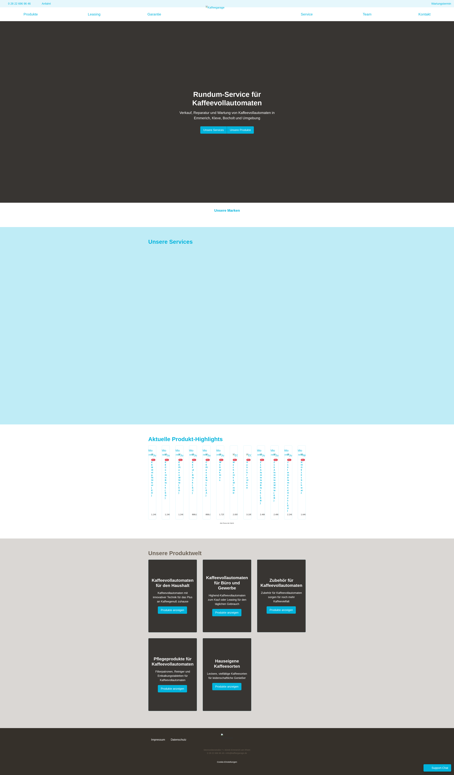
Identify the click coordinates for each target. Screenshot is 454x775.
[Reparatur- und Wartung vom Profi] (155, 250)
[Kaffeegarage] (227, 12)
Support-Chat (439, 768)
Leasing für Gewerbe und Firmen (277, 365)
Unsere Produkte (240, 130)
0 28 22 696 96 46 (215, 753)
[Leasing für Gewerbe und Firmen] (246, 359)
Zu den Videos (273, 291)
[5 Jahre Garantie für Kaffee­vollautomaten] (164, 305)
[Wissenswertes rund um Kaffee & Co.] (246, 252)
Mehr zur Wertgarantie (278, 343)
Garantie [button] (154, 14)
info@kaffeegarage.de (236, 753)
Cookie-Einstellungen (227, 762)
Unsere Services (213, 130)
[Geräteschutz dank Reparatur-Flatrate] (239, 303)
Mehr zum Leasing (194, 397)
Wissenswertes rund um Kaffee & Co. (282, 258)
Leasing (94, 14)
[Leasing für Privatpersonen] (154, 357)
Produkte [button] (31, 14)
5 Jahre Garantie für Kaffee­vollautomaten (199, 312)
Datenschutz (178, 739)
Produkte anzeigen (172, 610)
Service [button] (307, 14)
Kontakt (424, 14)
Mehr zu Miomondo (195, 344)
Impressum (158, 739)
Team (367, 14)
